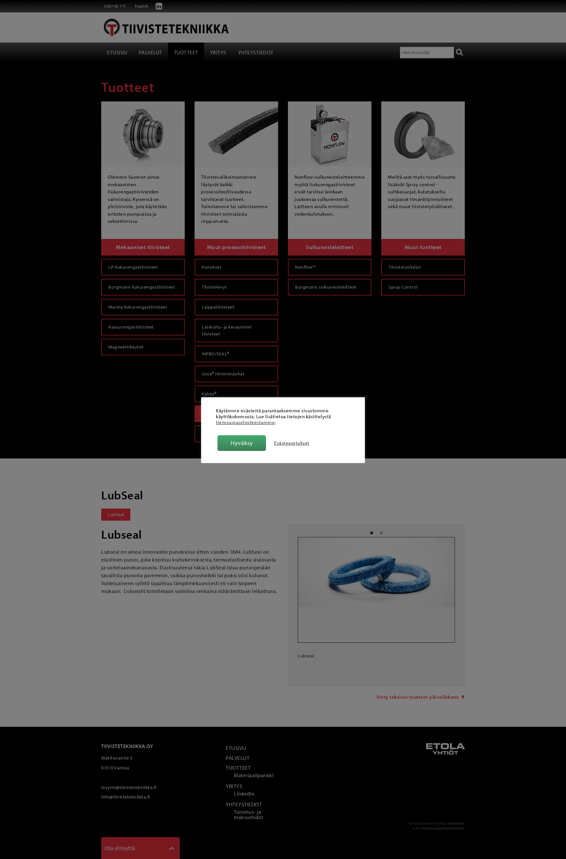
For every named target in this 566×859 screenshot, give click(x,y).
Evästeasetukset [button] (292, 443)
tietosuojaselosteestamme (245, 422)
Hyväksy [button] (242, 443)
